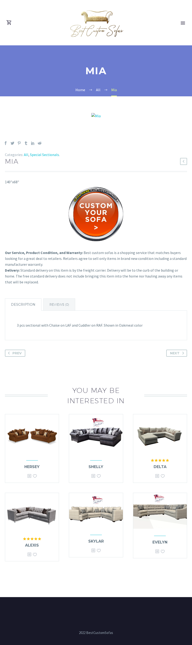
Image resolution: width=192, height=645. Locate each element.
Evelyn (159, 542)
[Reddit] (39, 143)
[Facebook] (5, 143)
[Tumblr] (26, 143)
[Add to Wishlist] (35, 476)
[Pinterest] (19, 143)
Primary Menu (183, 23)
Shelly (96, 467)
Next (175, 353)
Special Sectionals (44, 154)
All (26, 154)
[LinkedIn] (33, 143)
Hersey (32, 467)
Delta (160, 467)
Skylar (96, 541)
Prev (17, 353)
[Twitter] (12, 143)
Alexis (32, 545)
